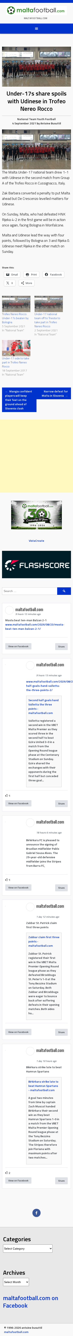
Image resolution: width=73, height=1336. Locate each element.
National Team (26, 119)
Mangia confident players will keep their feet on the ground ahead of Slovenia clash (18, 399)
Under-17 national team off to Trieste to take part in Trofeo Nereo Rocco (47, 320)
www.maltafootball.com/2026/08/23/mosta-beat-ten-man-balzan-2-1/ (34, 626)
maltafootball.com (35, 18)
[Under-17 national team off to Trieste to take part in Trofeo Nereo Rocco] (48, 304)
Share (61, 646)
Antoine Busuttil (50, 123)
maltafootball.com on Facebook (30, 1301)
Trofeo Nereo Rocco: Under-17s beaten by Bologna (15, 318)
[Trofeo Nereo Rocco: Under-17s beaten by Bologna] (16, 304)
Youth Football (46, 119)
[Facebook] (36, 1213)
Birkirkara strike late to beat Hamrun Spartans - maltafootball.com (43, 1085)
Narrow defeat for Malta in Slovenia (55, 393)
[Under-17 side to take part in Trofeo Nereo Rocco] (16, 348)
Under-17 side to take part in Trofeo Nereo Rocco (15, 362)
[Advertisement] (36, 456)
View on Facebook (18, 646)
